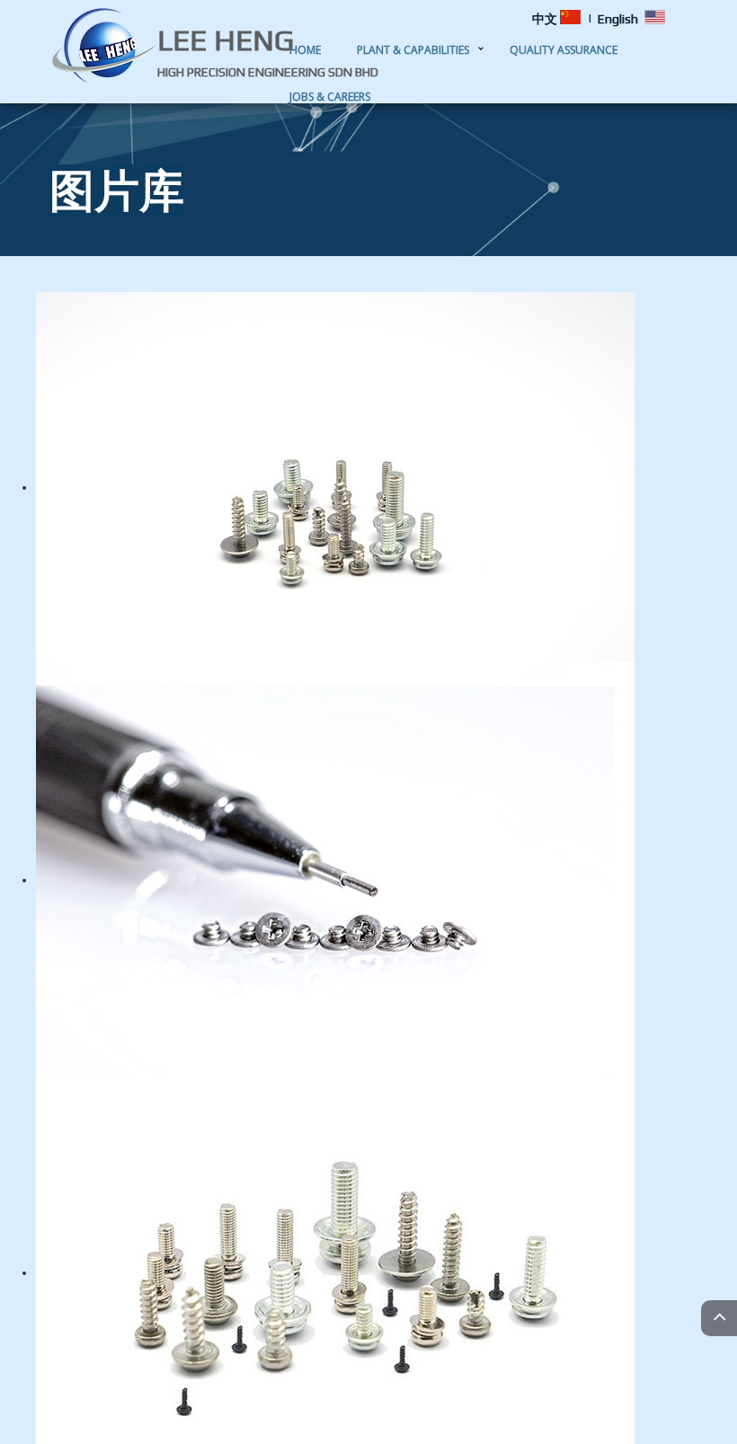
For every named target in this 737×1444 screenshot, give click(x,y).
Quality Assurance (563, 50)
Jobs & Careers (329, 96)
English (618, 19)
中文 (544, 19)
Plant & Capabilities (413, 50)
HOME (305, 50)
